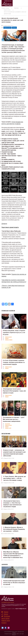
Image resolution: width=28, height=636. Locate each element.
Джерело (4, 223)
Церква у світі (8, 428)
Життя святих (5, 618)
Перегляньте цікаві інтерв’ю (10, 227)
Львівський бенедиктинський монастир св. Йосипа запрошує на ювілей (14, 582)
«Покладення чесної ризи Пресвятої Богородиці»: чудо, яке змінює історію (14, 391)
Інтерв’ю (4, 623)
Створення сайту (7, 633)
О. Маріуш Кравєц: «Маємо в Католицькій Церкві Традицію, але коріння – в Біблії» (14, 529)
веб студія (22, 633)
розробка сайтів (16, 633)
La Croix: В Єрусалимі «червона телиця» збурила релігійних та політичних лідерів (14, 362)
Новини (14, 27)
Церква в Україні (8, 339)
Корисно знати (7, 27)
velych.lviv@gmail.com (20, 608)
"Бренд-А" (14, 634)
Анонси (6, 614)
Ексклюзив (7, 423)
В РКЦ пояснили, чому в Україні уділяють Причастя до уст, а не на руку (14, 332)
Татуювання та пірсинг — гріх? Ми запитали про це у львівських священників (13, 419)
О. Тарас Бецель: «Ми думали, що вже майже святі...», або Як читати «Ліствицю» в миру (14, 478)
